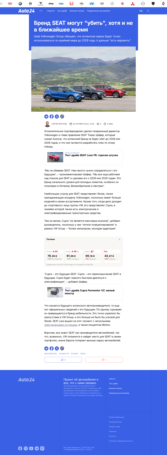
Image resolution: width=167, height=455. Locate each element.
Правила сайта (114, 427)
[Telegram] (37, 448)
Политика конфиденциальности (121, 441)
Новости (50, 11)
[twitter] (57, 116)
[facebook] (52, 116)
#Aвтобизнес (50, 354)
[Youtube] (31, 448)
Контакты (112, 436)
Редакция (112, 431)
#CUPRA (74, 354)
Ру (148, 11)
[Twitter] (26, 448)
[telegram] (46, 116)
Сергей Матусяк (59, 124)
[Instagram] (42, 448)
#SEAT (83, 354)
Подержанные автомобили (98, 11)
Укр (141, 11)
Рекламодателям (115, 422)
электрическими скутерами (60, 325)
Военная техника (77, 11)
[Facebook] (20, 448)
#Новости (64, 354)
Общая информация (116, 417)
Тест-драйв (62, 11)
